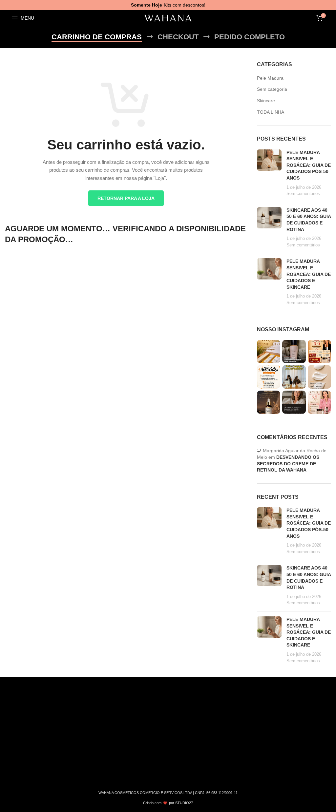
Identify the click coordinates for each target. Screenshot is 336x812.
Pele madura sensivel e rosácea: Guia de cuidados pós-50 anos (308, 165)
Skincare (266, 100)
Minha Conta (271, 707)
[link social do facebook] (11, 759)
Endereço (268, 739)
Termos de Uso (188, 718)
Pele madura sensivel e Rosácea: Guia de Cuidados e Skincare (308, 274)
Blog (177, 707)
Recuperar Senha (276, 761)
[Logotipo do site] (168, 18)
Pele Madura (270, 78)
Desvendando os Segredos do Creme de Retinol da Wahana (288, 463)
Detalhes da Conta (277, 750)
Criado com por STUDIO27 (168, 803)
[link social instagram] (26, 759)
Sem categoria (272, 89)
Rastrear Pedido (280, 729)
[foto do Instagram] (268, 351)
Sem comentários (303, 193)
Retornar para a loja (126, 198)
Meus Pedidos (272, 718)
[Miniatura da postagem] (269, 173)
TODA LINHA (270, 112)
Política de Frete (190, 729)
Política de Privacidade (196, 739)
